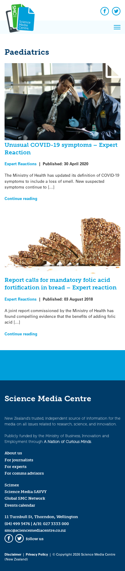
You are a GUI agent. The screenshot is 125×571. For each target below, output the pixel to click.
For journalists (19, 460)
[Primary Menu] (117, 27)
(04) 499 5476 (17, 523)
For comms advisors (24, 473)
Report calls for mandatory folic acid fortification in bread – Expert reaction (61, 283)
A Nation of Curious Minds (67, 441)
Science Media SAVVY (26, 491)
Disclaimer (13, 554)
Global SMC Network (25, 498)
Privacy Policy (37, 554)
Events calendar (20, 505)
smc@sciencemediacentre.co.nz (35, 530)
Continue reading (21, 198)
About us (13, 453)
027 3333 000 (56, 523)
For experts (15, 466)
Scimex (12, 485)
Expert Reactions (21, 163)
